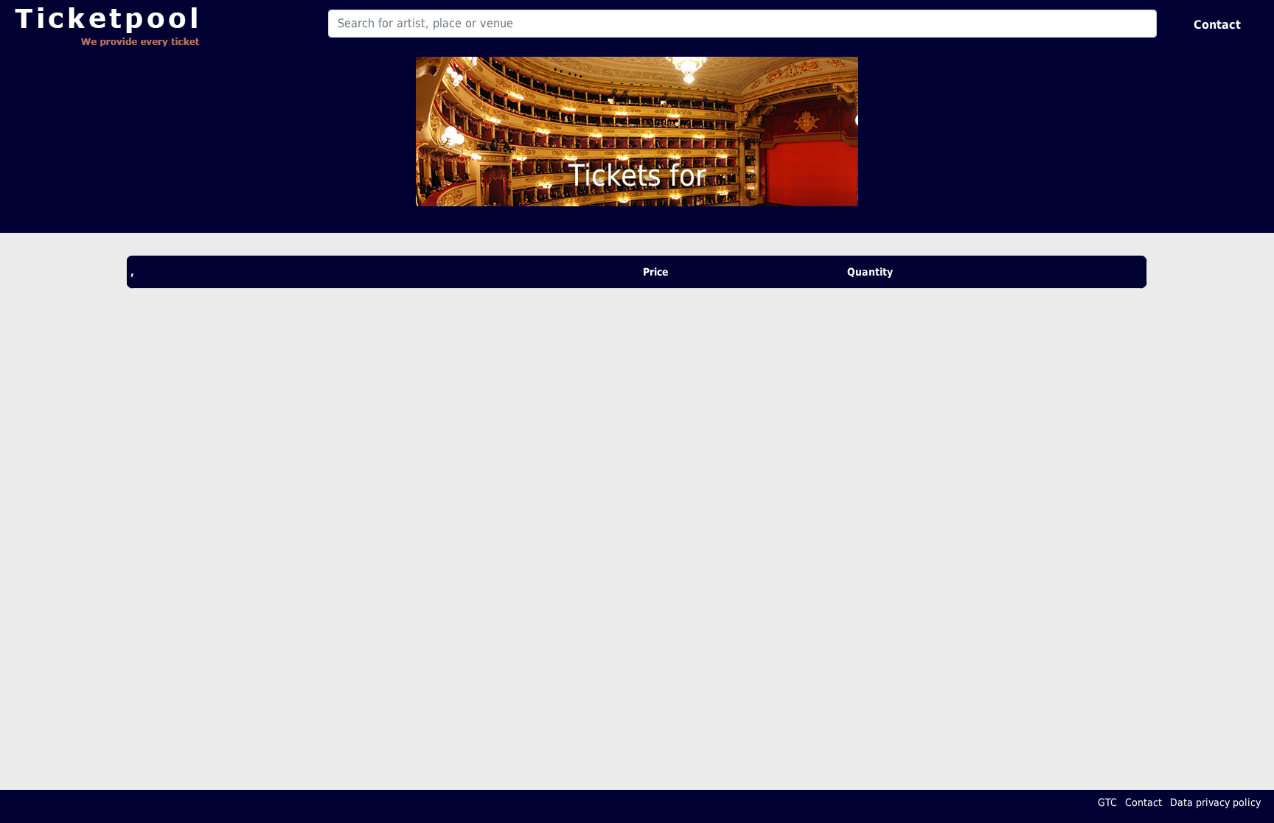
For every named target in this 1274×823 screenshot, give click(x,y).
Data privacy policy (1215, 802)
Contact (1217, 25)
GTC (1107, 802)
